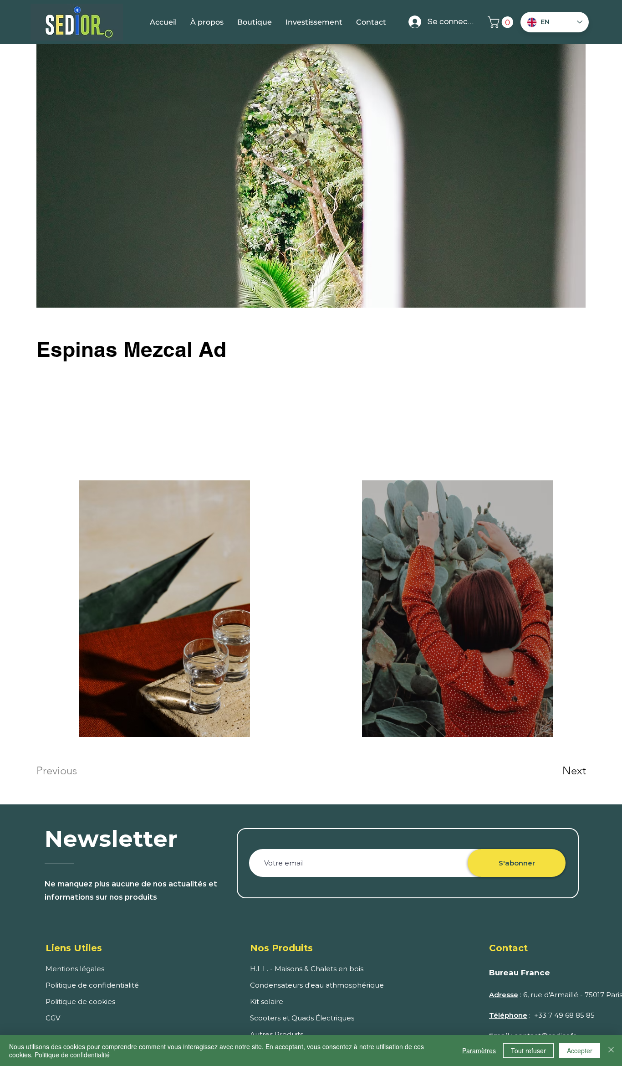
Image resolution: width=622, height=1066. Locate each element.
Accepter (579, 1050)
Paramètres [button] (479, 1050)
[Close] (611, 1050)
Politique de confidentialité (72, 1054)
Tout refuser (528, 1050)
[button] (502, 22)
